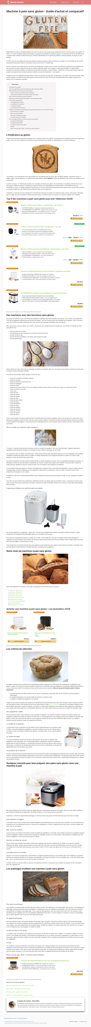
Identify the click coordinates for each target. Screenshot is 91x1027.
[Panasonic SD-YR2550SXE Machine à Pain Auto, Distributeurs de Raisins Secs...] (13, 965)
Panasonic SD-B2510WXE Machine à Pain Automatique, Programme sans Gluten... (46, 271)
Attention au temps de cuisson (18, 115)
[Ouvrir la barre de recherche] (83, 2)
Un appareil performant (17, 122)
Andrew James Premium (17, 597)
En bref (12, 126)
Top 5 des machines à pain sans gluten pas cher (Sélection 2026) (26, 89)
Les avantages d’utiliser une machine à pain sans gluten (23, 119)
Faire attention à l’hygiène (17, 111)
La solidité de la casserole (17, 104)
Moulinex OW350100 (16, 596)
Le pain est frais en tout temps (18, 124)
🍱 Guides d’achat (51, 2)
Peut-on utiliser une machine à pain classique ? (23, 92)
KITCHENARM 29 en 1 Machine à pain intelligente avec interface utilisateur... (44, 293)
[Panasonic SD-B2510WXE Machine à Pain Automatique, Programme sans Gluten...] (13, 276)
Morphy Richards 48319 (17, 605)
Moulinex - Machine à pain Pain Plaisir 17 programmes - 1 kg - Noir (41, 227)
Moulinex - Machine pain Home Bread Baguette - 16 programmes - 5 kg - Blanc (45, 249)
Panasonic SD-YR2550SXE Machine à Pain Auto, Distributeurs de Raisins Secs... (45, 960)
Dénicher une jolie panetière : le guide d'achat (19, 995)
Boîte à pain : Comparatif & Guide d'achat (18, 988)
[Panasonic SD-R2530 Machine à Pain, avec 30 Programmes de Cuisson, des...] (45, 622)
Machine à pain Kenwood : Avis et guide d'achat (20, 985)
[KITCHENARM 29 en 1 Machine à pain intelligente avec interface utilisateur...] (13, 297)
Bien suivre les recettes (17, 113)
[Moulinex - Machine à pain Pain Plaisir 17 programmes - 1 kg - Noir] (13, 231)
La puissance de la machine (18, 107)
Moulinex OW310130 (16, 594)
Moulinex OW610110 (16, 592)
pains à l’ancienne (54, 704)
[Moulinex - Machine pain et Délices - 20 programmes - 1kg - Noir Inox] (13, 209)
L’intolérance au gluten (15, 87)
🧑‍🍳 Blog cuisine (65, 2)
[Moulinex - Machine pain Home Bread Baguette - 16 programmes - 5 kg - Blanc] (13, 253)
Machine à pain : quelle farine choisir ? (17, 992)
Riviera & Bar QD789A (16, 599)
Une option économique (17, 121)
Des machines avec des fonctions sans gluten (21, 91)
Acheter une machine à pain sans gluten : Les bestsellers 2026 (25, 98)
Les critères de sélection (15, 100)
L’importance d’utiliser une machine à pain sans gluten (25, 94)
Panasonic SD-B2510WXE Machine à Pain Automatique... (18, 633)
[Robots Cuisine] (8, 2)
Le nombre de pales (16, 106)
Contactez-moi (83, 1021)
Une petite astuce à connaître (18, 117)
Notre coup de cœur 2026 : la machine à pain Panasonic (25, 128)
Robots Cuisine (17, 2)
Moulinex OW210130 (16, 590)
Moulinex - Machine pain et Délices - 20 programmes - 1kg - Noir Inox (42, 205)
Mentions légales (73, 1021)
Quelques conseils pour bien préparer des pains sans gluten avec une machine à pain (31, 109)
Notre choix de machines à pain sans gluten (20, 96)
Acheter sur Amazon (77, 218)
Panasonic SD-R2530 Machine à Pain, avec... (45, 633)
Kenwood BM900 (15, 603)
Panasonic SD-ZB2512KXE (17, 601)
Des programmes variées (17, 102)
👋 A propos (76, 2)
